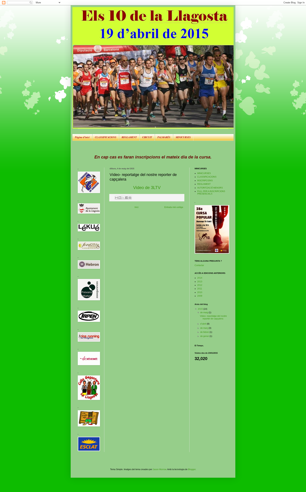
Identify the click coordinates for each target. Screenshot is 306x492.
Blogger (192, 469)
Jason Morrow (159, 469)
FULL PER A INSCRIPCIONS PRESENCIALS (211, 192)
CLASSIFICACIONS (105, 137)
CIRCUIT (147, 137)
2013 (199, 281)
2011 (199, 288)
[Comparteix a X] (123, 197)
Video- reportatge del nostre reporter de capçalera (213, 317)
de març (204, 328)
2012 (199, 285)
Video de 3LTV (147, 187)
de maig (204, 312)
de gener (204, 336)
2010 (199, 292)
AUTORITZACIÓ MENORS (210, 188)
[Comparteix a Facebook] (126, 197)
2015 (200, 309)
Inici (136, 207)
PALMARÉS (163, 137)
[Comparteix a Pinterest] (130, 197)
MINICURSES (183, 137)
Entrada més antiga (173, 207)
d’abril (203, 324)
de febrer (204, 332)
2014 (199, 278)
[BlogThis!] (120, 197)
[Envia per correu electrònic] (116, 197)
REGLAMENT (129, 137)
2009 (199, 296)
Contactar (199, 265)
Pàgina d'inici (82, 137)
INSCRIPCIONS (205, 180)
